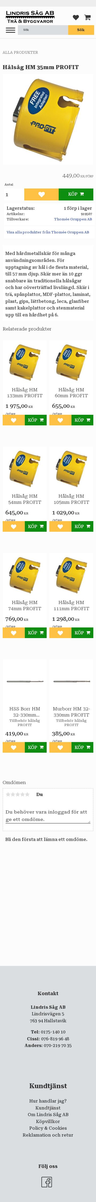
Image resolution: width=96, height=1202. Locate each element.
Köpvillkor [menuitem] (48, 1121)
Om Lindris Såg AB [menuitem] (48, 1114)
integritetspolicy (55, 970)
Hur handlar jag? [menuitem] (48, 1101)
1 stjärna (8, 794)
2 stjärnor (12, 794)
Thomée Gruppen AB (73, 219)
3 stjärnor (17, 794)
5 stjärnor (27, 794)
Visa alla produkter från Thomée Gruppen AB (48, 232)
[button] (10, 30)
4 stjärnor (22, 794)
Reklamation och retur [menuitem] (48, 1135)
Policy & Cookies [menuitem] (48, 1128)
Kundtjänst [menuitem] (48, 1108)
